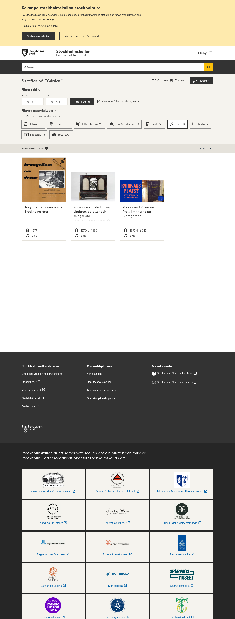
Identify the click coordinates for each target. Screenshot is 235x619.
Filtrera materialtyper (37, 110)
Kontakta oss (94, 373)
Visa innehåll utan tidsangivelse (120, 101)
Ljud (41, 148)
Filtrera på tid (82, 101)
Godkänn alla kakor (38, 36)
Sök (208, 67)
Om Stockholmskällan (99, 382)
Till (47, 95)
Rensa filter (206, 148)
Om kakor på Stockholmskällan (39, 25)
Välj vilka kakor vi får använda (82, 36)
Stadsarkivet (29, 406)
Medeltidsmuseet (31, 390)
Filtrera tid (29, 89)
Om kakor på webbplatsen (101, 398)
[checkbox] (33, 124)
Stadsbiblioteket (31, 398)
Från (24, 95)
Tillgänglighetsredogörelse (102, 390)
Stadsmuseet (29, 382)
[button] (31, 89)
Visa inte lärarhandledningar (43, 116)
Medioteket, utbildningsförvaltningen (42, 373)
